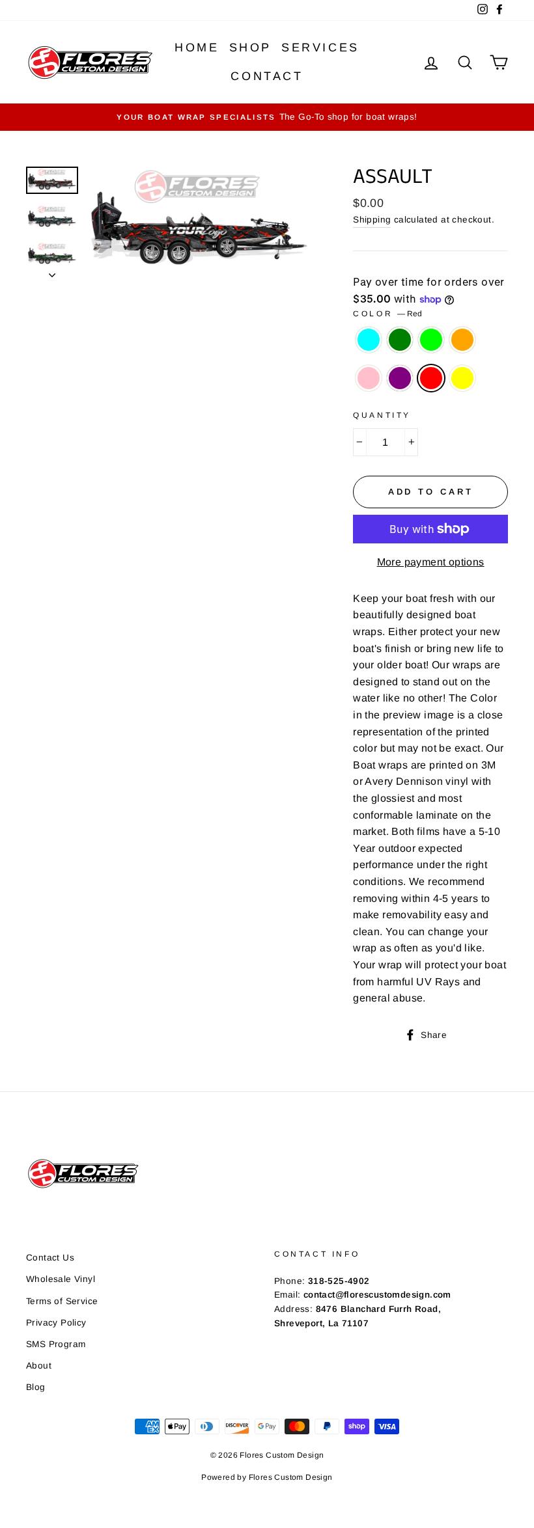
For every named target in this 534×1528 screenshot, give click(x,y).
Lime (431, 340)
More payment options (431, 561)
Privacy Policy (56, 1323)
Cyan (369, 340)
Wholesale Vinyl (60, 1279)
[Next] (52, 271)
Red (431, 378)
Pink (369, 378)
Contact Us (50, 1257)
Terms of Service (62, 1301)
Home (197, 47)
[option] (267, 117)
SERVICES (320, 47)
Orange (462, 340)
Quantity (382, 415)
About (38, 1366)
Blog (36, 1387)
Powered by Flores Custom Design (266, 1477)
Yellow (462, 378)
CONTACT (267, 76)
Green (400, 340)
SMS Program (55, 1344)
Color (387, 313)
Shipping (372, 220)
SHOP (250, 47)
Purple (400, 378)
